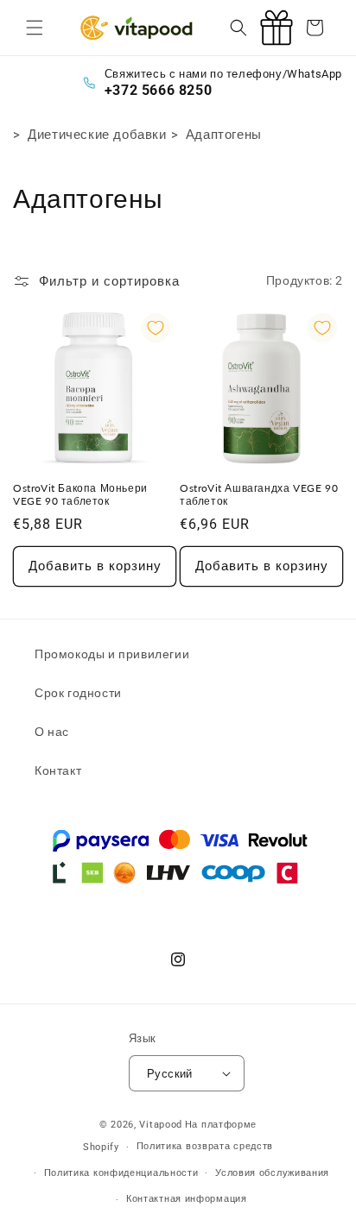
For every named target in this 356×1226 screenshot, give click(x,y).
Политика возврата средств (205, 1146)
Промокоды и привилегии (112, 654)
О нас (52, 732)
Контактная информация (186, 1198)
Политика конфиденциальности (121, 1173)
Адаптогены (224, 134)
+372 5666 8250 (158, 90)
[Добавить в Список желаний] (155, 328)
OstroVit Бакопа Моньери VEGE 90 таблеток (80, 494)
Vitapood (160, 1124)
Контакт (58, 770)
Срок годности (78, 693)
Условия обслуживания (272, 1173)
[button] (35, 28)
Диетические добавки (97, 134)
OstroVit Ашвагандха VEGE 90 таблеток (259, 494)
